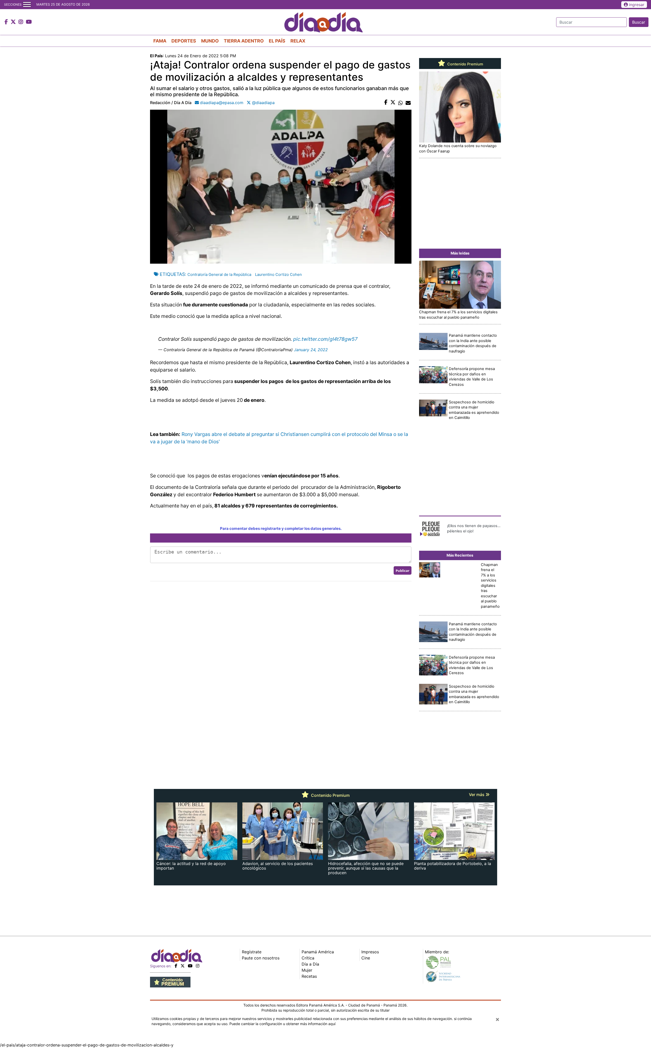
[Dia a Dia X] (14, 22)
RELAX (297, 41)
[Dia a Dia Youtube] (29, 22)
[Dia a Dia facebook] (7, 22)
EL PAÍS (277, 41)
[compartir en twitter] (393, 102)
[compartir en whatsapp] (400, 102)
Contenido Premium (464, 64)
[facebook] (176, 965)
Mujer (307, 970)
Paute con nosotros (260, 957)
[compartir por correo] (408, 102)
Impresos (370, 951)
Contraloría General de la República (219, 274)
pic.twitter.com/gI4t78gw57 (325, 339)
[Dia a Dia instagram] (21, 22)
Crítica (308, 957)
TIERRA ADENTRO (244, 41)
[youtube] (190, 965)
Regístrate (251, 951)
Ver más (477, 794)
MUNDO (210, 41)
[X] (183, 965)
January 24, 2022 (311, 349)
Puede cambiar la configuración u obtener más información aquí (282, 1024)
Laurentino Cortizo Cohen (278, 274)
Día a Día (310, 964)
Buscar (638, 22)
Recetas (309, 976)
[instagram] (197, 965)
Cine (365, 957)
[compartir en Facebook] (386, 102)
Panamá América (318, 951)
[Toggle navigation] (27, 4)
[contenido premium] (170, 981)
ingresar (636, 4)
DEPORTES (183, 41)
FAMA (159, 41)
